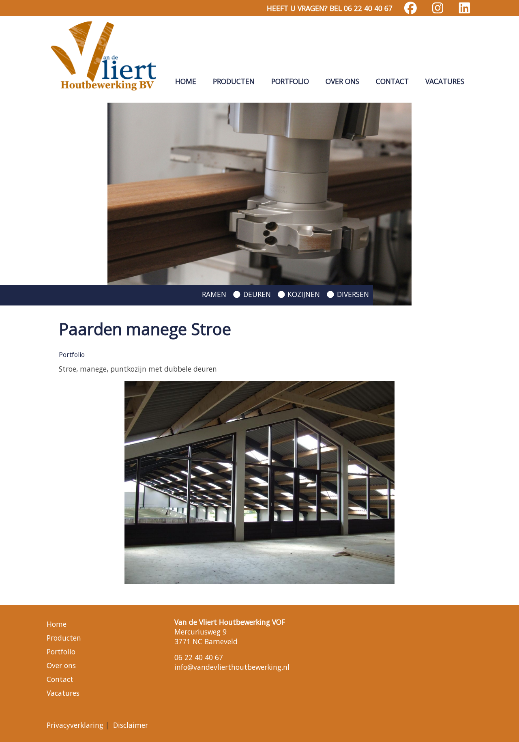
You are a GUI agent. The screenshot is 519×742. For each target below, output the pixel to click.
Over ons (342, 81)
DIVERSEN (353, 294)
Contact (392, 81)
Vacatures (444, 81)
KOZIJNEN (303, 294)
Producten (234, 81)
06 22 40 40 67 (198, 657)
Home (185, 81)
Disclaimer (130, 725)
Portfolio (290, 81)
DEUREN (257, 294)
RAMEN (214, 294)
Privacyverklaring (75, 725)
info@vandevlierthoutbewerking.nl (232, 667)
